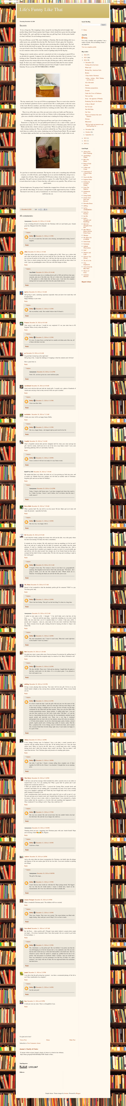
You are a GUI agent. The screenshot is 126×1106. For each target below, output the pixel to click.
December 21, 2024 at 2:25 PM (37, 972)
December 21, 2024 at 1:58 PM (44, 760)
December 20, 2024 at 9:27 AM (40, 585)
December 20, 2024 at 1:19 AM (37, 252)
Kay (25, 1001)
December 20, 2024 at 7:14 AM (38, 441)
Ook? (84, 250)
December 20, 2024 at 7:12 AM (40, 414)
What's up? (88, 67)
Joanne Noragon (29, 900)
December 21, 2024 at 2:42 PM (44, 666)
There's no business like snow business (93, 115)
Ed (25, 535)
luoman (66, 1093)
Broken (87, 73)
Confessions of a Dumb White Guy (87, 173)
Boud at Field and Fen (87, 164)
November (89, 129)
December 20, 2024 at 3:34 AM (38, 292)
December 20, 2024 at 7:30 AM (42, 472)
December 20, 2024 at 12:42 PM (46, 372)
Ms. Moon (27, 585)
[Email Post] (35, 209)
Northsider (86, 244)
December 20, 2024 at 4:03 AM (38, 322)
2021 (85, 141)
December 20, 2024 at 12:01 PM (39, 684)
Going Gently (87, 195)
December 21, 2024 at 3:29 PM (44, 599)
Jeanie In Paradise (85, 213)
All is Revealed (89, 82)
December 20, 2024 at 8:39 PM (43, 900)
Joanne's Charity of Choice (29, 1049)
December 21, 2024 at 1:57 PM (44, 812)
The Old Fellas (89, 109)
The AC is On (87, 260)
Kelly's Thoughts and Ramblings (87, 220)
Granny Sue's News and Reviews (87, 199)
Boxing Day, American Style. (93, 70)
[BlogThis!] (41, 209)
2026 (85, 55)
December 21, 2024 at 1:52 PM (44, 945)
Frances (26, 322)
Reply (26, 228)
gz (25, 353)
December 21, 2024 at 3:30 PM (44, 458)
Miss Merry (27, 778)
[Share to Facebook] (45, 209)
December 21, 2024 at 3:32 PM (44, 309)
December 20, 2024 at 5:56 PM (40, 828)
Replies (28, 232)
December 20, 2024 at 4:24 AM (35, 353)
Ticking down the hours (91, 65)
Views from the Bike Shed (87, 267)
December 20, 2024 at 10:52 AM (41, 613)
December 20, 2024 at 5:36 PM (40, 778)
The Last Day (89, 96)
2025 (85, 57)
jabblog (26, 684)
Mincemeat (88, 122)
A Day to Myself (89, 104)
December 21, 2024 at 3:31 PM (44, 400)
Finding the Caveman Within (86, 183)
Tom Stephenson (86, 263)
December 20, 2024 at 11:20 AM (36, 652)
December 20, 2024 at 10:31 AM (45, 565)
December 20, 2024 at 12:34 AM (41, 221)
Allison (26, 740)
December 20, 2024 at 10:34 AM (45, 272)
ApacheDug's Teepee (87, 156)
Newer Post (23, 1040)
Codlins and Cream (86, 168)
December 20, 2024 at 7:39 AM (40, 506)
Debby (31, 236)
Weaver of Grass (86, 271)
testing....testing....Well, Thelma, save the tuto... (94, 79)
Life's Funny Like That (41, 9)
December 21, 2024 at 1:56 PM (44, 843)
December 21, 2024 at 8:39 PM (36, 1001)
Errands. (87, 90)
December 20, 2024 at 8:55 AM (35, 535)
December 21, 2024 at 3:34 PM (44, 987)
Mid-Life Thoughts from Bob (87, 225)
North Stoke (86, 241)
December (89, 62)
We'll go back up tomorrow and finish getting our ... (94, 125)
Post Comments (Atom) (34, 1043)
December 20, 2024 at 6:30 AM (40, 386)
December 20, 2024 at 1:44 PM (37, 740)
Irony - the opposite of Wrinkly (94, 99)
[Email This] (39, 209)
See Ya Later (88, 107)
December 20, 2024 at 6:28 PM (38, 856)
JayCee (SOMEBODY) (87, 209)
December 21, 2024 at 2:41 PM (44, 701)
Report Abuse (86, 282)
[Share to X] (43, 209)
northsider (27, 414)
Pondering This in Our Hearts (93, 101)
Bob (25, 652)
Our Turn (87, 112)
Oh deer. (87, 119)
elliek (26, 252)
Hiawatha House (88, 203)
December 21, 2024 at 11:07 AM (41, 928)
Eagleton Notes (87, 179)
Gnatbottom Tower (86, 192)
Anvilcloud (27, 386)
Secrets (87, 85)
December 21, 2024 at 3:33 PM (44, 236)
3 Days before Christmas (92, 75)
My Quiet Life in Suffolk (87, 238)
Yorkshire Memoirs (86, 275)
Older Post (72, 1040)
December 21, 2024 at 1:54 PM (44, 912)
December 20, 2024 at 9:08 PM (45, 873)
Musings (85, 235)
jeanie (26, 972)
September (89, 135)
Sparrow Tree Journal (87, 257)
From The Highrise (86, 188)
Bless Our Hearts (86, 160)
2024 (85, 60)
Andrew (26, 856)
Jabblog (85, 206)
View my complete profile (89, 47)
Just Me (85, 216)
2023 (85, 138)
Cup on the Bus (87, 177)
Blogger (78, 1093)
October (88, 132)
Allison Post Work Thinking (87, 152)
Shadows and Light (87, 253)
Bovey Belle (27, 506)
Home (48, 1040)
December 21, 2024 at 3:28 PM (44, 636)
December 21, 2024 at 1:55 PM (44, 882)
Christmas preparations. (91, 88)
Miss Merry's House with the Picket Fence (87, 231)
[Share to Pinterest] (46, 209)
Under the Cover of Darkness (93, 93)
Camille (26, 441)
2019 (85, 143)
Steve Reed (27, 928)
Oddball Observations (87, 247)
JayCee (26, 292)
